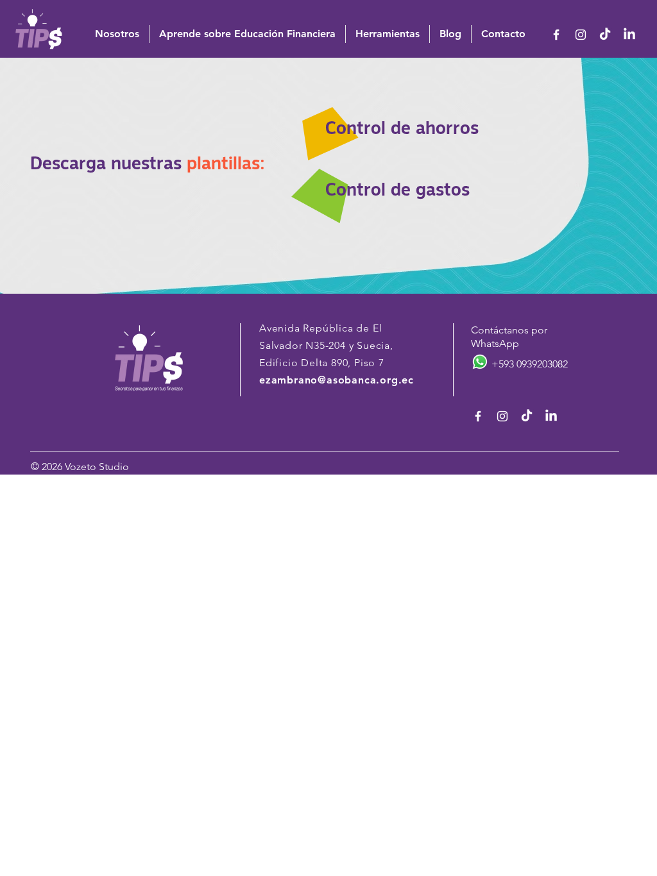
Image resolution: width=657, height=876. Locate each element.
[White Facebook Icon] (556, 35)
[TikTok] (605, 35)
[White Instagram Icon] (581, 35)
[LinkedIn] (629, 35)
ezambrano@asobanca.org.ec (336, 380)
